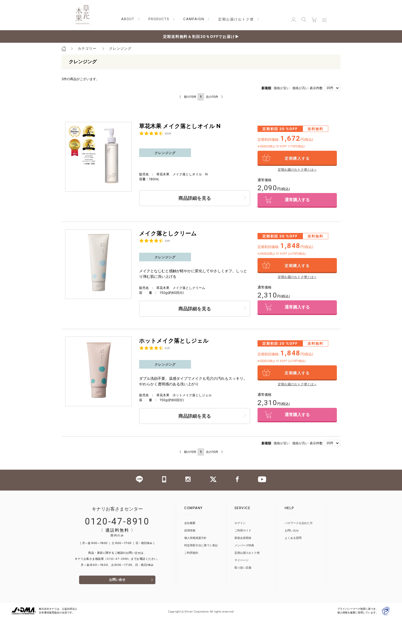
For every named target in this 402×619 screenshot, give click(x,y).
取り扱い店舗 (242, 567)
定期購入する (297, 158)
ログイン (240, 523)
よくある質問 (293, 538)
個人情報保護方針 (195, 538)
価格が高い (300, 88)
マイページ (241, 560)
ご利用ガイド (242, 530)
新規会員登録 (242, 538)
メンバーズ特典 (244, 545)
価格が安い (282, 88)
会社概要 (189, 523)
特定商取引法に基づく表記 (201, 545)
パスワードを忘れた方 (299, 523)
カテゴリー (87, 48)
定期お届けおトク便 (247, 552)
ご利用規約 (191, 552)
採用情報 (189, 530)
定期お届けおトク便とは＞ (297, 169)
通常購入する (297, 200)
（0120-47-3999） (117, 558)
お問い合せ (117, 580)
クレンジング (120, 48)
